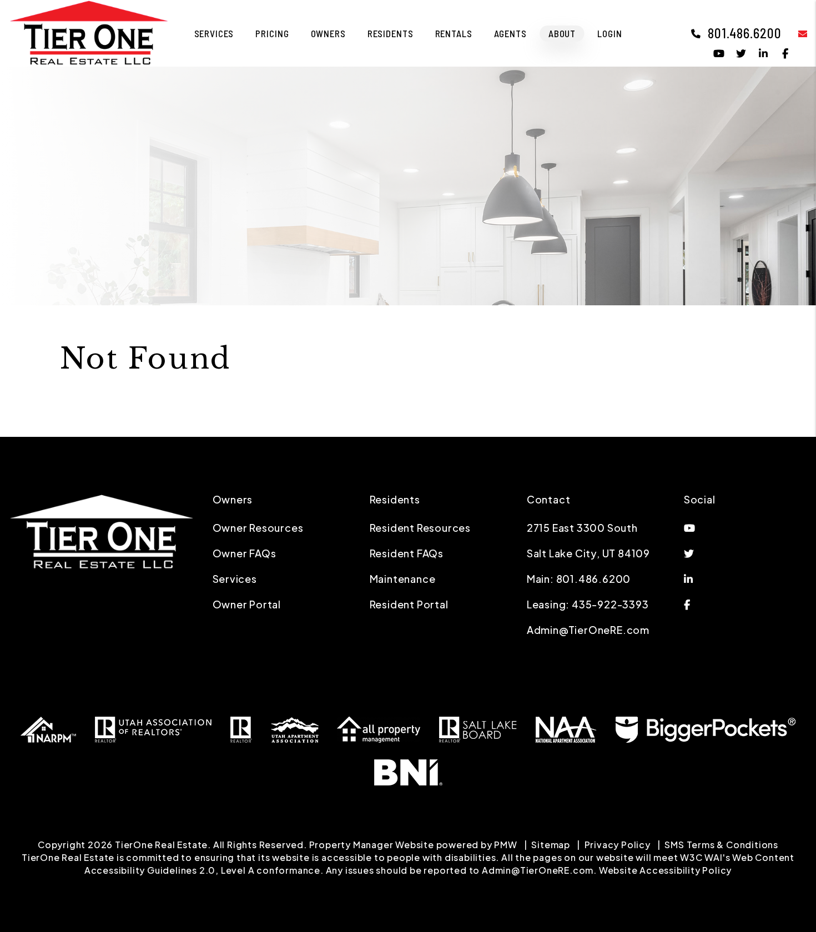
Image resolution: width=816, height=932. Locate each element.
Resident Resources (420, 527)
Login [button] (609, 33)
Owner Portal (247, 604)
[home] (89, 32)
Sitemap (550, 844)
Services (214, 33)
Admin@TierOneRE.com (588, 629)
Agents (510, 33)
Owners (328, 33)
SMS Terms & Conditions (721, 844)
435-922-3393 (610, 604)
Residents (390, 33)
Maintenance (403, 578)
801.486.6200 (745, 33)
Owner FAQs (244, 553)
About (562, 33)
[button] (795, 33)
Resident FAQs (407, 553)
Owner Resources (258, 527)
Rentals (453, 33)
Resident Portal (409, 604)
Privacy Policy (618, 844)
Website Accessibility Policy (665, 870)
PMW (505, 844)
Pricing (272, 33)
